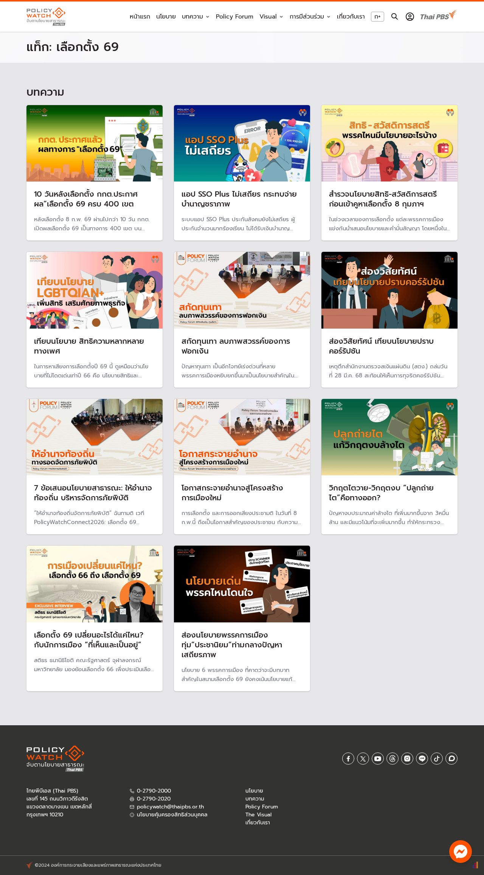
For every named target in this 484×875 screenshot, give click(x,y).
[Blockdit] (451, 758)
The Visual (258, 815)
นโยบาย (166, 17)
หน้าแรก (140, 17)
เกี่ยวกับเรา (351, 17)
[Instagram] (407, 758)
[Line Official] (422, 758)
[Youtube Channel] (378, 758)
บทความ (254, 799)
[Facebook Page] (348, 758)
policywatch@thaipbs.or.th (170, 807)
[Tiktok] (437, 758)
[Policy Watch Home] (45, 16)
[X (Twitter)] (363, 758)
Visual (268, 17)
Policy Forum (234, 17)
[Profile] (409, 16)
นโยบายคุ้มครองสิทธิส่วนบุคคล (172, 815)
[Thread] (392, 758)
